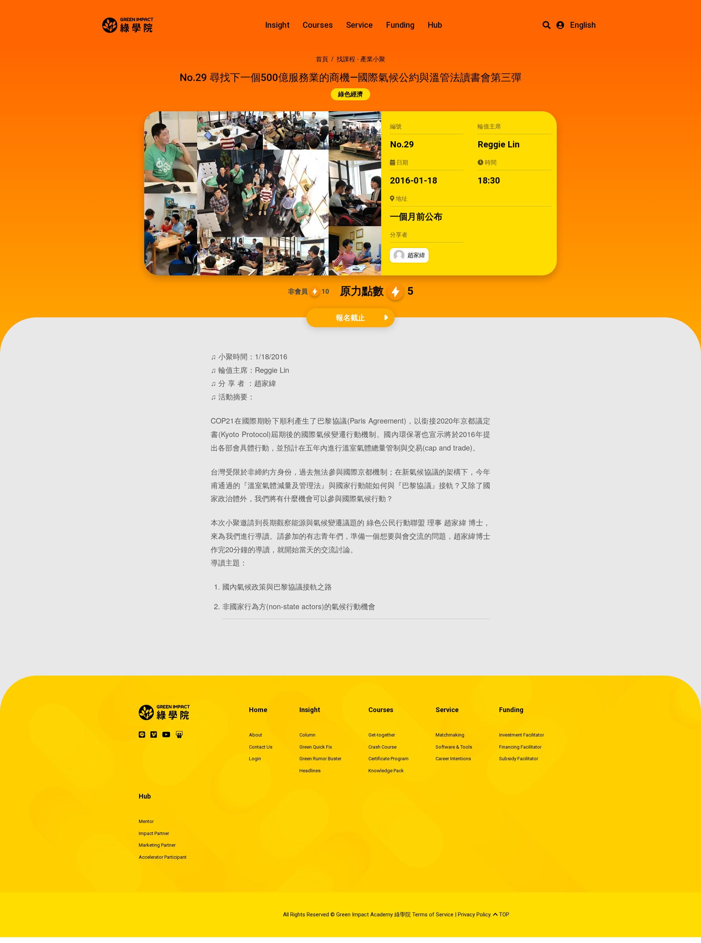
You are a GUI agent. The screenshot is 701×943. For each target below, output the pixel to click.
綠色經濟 (350, 94)
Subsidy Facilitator (518, 758)
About (255, 735)
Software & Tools (454, 747)
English (583, 25)
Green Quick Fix (315, 747)
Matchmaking (450, 735)
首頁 (322, 59)
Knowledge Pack (386, 770)
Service (359, 25)
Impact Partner (154, 833)
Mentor (146, 821)
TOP (503, 914)
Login (255, 758)
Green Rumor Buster (320, 758)
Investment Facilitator (521, 735)
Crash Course (382, 747)
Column (307, 735)
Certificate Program (388, 758)
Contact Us (260, 747)
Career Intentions (453, 758)
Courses (318, 25)
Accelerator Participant (163, 857)
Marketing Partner (157, 845)
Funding (400, 25)
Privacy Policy (474, 914)
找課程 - (361, 59)
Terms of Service (432, 914)
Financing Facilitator (520, 747)
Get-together (381, 735)
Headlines (310, 770)
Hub (435, 25)
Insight (277, 25)
